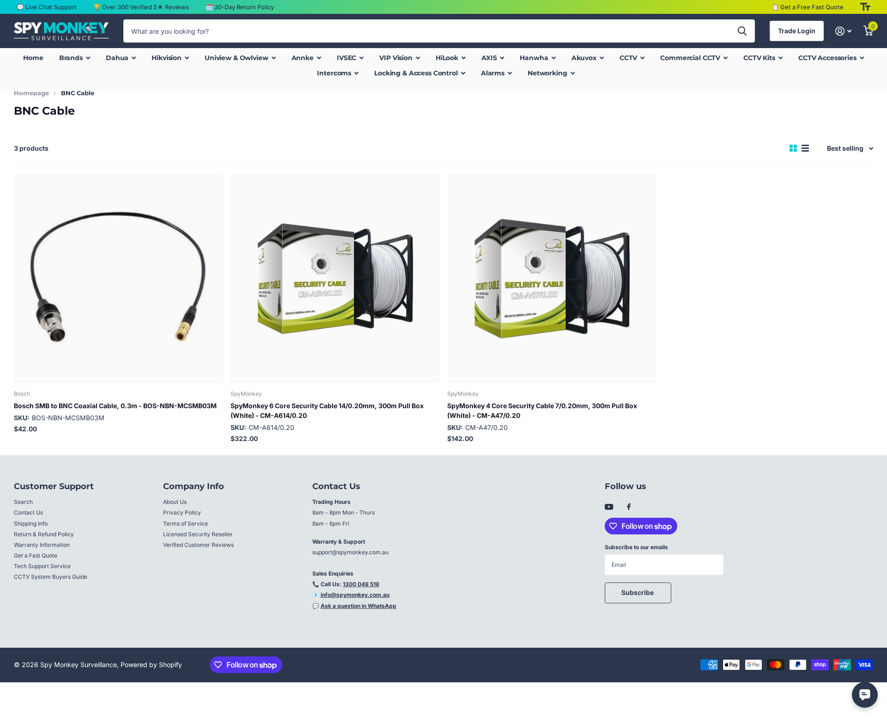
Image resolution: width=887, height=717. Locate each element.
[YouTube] (609, 507)
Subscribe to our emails (636, 547)
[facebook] (629, 507)
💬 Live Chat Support (47, 7)
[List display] (805, 148)
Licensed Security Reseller (198, 534)
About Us (175, 501)
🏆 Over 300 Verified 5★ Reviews (141, 7)
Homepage (31, 93)
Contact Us (28, 512)
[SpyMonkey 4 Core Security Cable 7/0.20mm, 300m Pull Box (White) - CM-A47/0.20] (551, 278)
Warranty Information (42, 544)
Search (23, 501)
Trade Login (796, 31)
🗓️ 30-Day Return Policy (240, 7)
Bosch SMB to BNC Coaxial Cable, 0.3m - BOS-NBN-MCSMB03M (115, 406)
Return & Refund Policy (44, 534)
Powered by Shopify (151, 664)
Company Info (193, 486)
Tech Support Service (42, 566)
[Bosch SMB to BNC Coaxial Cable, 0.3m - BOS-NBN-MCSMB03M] (118, 278)
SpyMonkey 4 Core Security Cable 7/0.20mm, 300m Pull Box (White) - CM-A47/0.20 (542, 410)
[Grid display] (793, 148)
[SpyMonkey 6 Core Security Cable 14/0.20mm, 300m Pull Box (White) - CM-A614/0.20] (335, 278)
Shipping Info (31, 523)
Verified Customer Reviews (198, 544)
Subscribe (638, 592)
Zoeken (742, 31)
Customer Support (54, 486)
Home (33, 58)
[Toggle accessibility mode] (865, 7)
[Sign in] (843, 31)
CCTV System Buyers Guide (50, 576)
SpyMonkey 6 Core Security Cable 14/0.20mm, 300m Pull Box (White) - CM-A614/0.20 (327, 410)
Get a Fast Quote (35, 555)
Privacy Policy (182, 512)
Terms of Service (185, 523)
